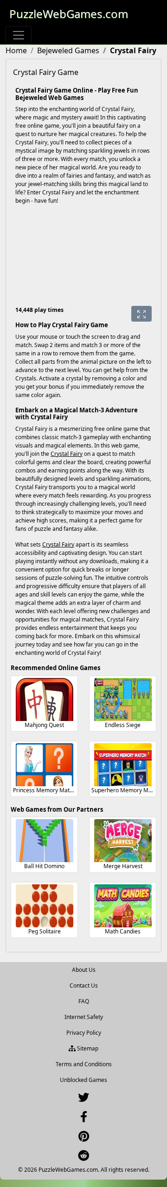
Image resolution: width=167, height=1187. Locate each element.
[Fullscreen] (141, 314)
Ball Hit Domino (44, 866)
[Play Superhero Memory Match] (123, 764)
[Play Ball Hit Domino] (44, 840)
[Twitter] (83, 1099)
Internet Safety (83, 1017)
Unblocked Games (83, 1080)
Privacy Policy (83, 1033)
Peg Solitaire (44, 931)
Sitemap (87, 1048)
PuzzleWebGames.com (68, 13)
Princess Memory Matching (48, 790)
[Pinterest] (83, 1138)
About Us (84, 970)
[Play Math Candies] (123, 905)
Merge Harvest (122, 866)
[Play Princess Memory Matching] (44, 764)
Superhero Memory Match (125, 790)
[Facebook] (83, 1119)
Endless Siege (123, 725)
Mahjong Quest (44, 725)
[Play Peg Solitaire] (44, 905)
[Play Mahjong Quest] (44, 699)
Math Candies (123, 931)
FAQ (83, 1001)
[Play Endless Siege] (123, 699)
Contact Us (84, 985)
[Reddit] (83, 1158)
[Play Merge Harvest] (123, 840)
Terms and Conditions (84, 1064)
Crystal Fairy (67, 454)
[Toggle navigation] (19, 35)
